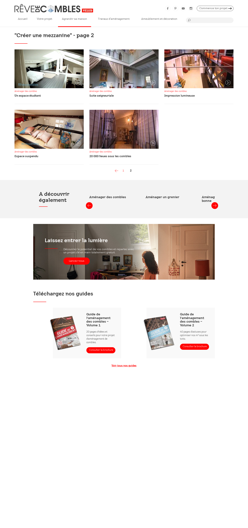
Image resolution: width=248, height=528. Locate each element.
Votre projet (44, 19)
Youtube (183, 8)
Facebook (167, 8)
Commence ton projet (213, 8)
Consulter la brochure (101, 350)
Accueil (22, 19)
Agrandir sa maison (74, 19)
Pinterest (175, 8)
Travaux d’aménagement (114, 19)
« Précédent (116, 170)
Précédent (89, 205)
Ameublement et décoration (159, 19)
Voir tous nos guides (124, 366)
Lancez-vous (76, 261)
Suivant (214, 205)
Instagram (191, 8)
